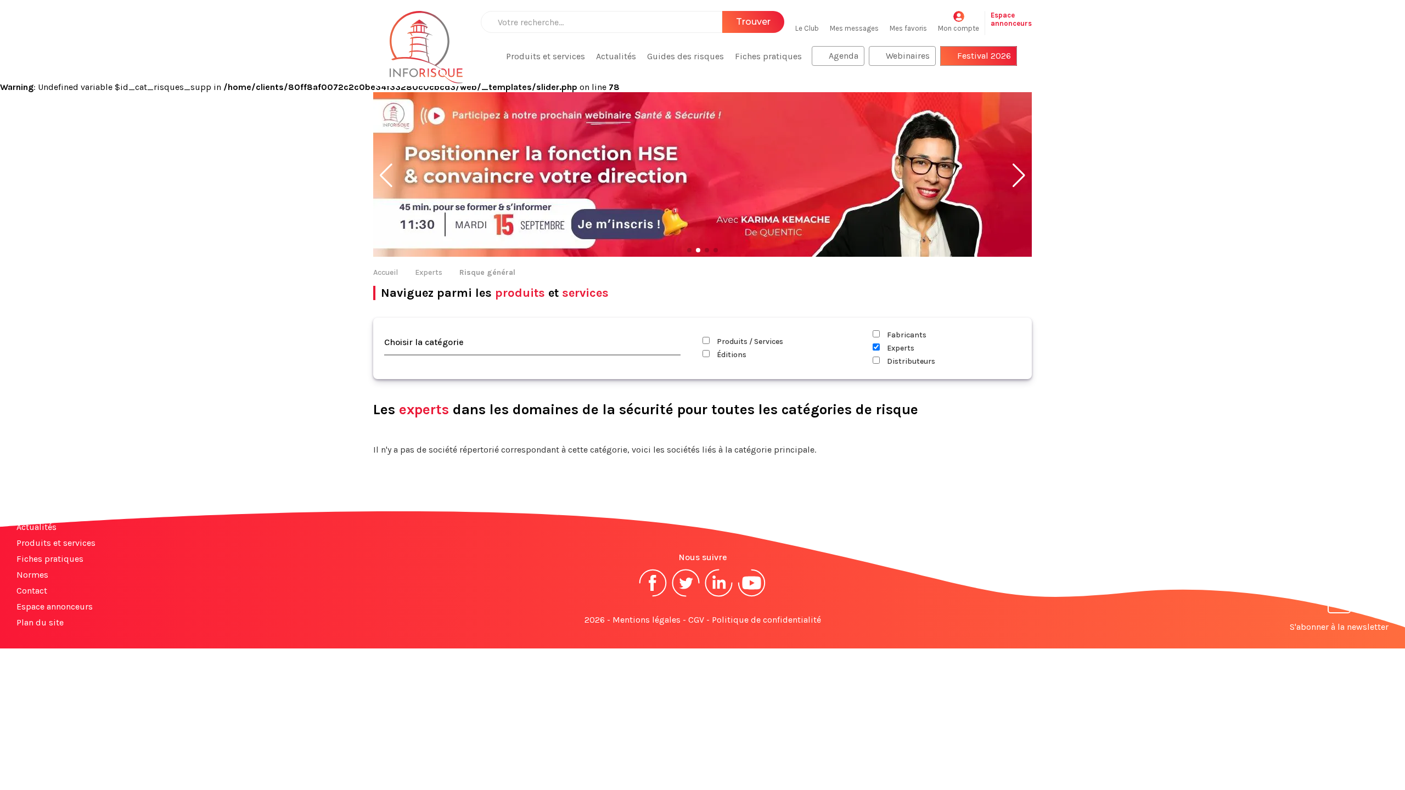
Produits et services (545, 56)
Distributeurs (910, 361)
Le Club (807, 28)
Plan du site (40, 622)
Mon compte (958, 28)
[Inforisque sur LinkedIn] (719, 595)
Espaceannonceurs (1011, 19)
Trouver (753, 21)
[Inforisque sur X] (686, 595)
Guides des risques (685, 56)
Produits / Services (749, 341)
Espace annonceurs (54, 606)
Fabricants (905, 335)
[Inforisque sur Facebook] (653, 595)
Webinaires (908, 55)
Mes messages (854, 28)
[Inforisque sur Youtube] (752, 595)
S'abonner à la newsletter (1339, 627)
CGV (696, 619)
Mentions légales (646, 619)
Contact (31, 590)
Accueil (385, 272)
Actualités (616, 56)
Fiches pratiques (768, 56)
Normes (32, 574)
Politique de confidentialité (766, 619)
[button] (386, 175)
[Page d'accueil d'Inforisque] (426, 41)
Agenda (843, 55)
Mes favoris (908, 28)
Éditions (730, 354)
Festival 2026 (984, 55)
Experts (428, 272)
